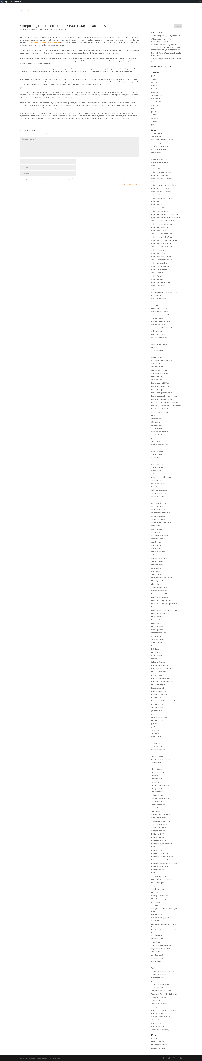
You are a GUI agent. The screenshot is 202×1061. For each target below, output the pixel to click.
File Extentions (156, 652)
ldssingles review (157, 789)
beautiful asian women (159, 370)
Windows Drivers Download (160, 1017)
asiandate (154, 347)
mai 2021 (154, 79)
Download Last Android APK (161, 613)
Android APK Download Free (161, 172)
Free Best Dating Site (158, 685)
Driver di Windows (157, 617)
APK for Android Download (160, 302)
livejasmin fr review (157, 795)
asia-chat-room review (159, 338)
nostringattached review (159, 896)
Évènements (17, 2)
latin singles (155, 782)
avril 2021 (154, 82)
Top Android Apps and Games (161, 991)
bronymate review (157, 464)
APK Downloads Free (158, 299)
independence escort (158, 753)
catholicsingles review (158, 493)
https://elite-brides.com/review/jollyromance (45, 42)
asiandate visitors (157, 351)
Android (153, 166)
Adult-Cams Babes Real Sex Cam (162, 140)
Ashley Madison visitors (159, 334)
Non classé (53, 30)
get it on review (156, 711)
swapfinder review (157, 958)
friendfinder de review (158, 691)
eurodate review (156, 643)
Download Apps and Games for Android (164, 610)
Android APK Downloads (159, 175)
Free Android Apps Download (161, 668)
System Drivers (156, 962)
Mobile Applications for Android (162, 844)
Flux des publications (158, 1041)
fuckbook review (156, 698)
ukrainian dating (156, 1000)
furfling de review (157, 704)
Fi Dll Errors (155, 649)
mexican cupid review (158, 827)
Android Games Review (159, 269)
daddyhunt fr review (158, 552)
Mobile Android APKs (158, 834)
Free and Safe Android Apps (160, 665)
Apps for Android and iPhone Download (164, 328)
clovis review (155, 532)
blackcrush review (157, 425)
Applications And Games (159, 312)
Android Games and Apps (159, 263)
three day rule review (158, 978)
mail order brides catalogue (160, 814)
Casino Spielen (156, 487)
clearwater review (157, 529)
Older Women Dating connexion (162, 899)
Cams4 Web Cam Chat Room (161, 477)
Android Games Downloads (160, 266)
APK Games (155, 305)
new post (154, 886)
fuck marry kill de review (159, 694)
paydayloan (155, 905)
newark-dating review (158, 889)
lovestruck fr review (157, 808)
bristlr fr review (156, 458)
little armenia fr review (158, 792)
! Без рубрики (156, 136)
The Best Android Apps (159, 974)
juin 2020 (154, 112)
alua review (155, 156)
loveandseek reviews (158, 805)
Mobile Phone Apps (157, 870)
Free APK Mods (156, 675)
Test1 (153, 968)
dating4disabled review (159, 558)
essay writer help (157, 639)
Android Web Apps (157, 286)
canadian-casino (156, 480)
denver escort (156, 571)
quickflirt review (156, 935)
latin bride (154, 776)
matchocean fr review (158, 818)
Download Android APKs (159, 594)
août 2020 (154, 105)
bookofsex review (157, 451)
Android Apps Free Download (161, 243)
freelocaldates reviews (158, 688)
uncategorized (156, 1007)
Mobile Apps (155, 847)
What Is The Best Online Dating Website (165, 1010)
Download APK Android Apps (161, 600)
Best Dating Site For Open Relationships (165, 402)
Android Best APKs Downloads (161, 256)
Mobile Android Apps (158, 837)
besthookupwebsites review (160, 412)
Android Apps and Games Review (162, 221)
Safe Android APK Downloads (161, 945)
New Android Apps (157, 883)
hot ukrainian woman (158, 750)
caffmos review (156, 474)
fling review (155, 659)
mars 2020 (154, 121)
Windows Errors (156, 1023)
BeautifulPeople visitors (159, 376)
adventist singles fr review (160, 143)
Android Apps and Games (159, 211)
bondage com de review (159, 445)
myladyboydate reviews (159, 876)
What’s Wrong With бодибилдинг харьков (165, 36)
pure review (155, 921)
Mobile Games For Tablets (160, 866)
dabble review (156, 548)
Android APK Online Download (161, 179)
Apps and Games (157, 318)
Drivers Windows (157, 626)
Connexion (154, 1038)
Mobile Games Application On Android (164, 863)
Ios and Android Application (160, 759)
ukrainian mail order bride (159, 1004)
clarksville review (156, 526)
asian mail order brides (159, 344)
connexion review (157, 545)
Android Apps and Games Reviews (162, 224)
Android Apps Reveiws (158, 250)
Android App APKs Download (161, 192)
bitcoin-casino (156, 422)
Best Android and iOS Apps (160, 383)
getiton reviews (156, 714)
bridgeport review (157, 454)
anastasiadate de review (159, 162)
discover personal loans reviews (162, 578)
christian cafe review (158, 509)
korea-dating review (158, 766)
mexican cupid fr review (159, 824)
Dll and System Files (158, 581)
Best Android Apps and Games (161, 393)
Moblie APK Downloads (159, 873)
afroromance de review (159, 149)
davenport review (157, 565)
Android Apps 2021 (157, 208)
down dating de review (159, 591)
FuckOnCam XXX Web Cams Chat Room (164, 701)
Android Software (157, 279)
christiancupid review (158, 519)
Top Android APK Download (160, 984)
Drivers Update (156, 623)
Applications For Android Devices (162, 315)
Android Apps (155, 201)
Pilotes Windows (156, 914)
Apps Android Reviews (158, 325)
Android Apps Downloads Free (161, 234)
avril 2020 (154, 118)
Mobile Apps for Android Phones (162, 860)
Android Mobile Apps (158, 273)
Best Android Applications (160, 386)
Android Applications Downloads (162, 195)
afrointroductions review (159, 146)
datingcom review (157, 561)
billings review (156, 419)
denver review (156, 574)
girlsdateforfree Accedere (159, 717)
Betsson (154, 415)
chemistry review (157, 506)
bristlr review (155, 461)
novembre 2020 (156, 99)
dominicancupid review (159, 587)
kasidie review (156, 763)
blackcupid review (157, 428)
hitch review (155, 733)
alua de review (156, 153)
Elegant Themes (35, 1058)
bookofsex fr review (158, 448)
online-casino (155, 902)
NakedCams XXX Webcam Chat (161, 879)
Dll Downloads (156, 584)
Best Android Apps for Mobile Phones (164, 396)
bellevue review (156, 380)
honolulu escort (156, 737)
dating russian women (158, 555)
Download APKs (156, 607)
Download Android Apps (159, 597)
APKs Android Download (159, 308)
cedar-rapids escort (157, 497)
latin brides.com (156, 779)
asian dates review (157, 341)
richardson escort (157, 939)
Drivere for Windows (158, 620)
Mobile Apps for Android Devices (162, 857)
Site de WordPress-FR (158, 1048)
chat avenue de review (158, 503)
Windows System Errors (159, 1026)
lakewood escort (157, 769)
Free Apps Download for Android (162, 681)
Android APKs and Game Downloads (163, 185)
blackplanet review (157, 435)
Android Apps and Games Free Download (165, 214)
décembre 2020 (156, 95)
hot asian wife (156, 743)
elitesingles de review (158, 633)
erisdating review (157, 636)
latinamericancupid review (160, 785)
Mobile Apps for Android (159, 853)
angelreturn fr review (158, 289)
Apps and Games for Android (161, 321)
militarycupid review (158, 831)
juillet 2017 (155, 125)
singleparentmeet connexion (161, 949)
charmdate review (157, 500)
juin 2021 (154, 76)
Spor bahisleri (155, 952)
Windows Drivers (157, 1013)
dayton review (156, 568)
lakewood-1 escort (157, 772)
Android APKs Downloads (160, 188)
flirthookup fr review (158, 662)
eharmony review (157, 630)
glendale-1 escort (157, 720)
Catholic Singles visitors (159, 490)
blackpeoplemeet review (159, 432)
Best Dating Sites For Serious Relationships (166, 406)
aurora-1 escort (156, 357)
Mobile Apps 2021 (157, 850)
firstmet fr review (157, 655)
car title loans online (158, 484)
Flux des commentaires (159, 1045)
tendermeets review (158, 965)
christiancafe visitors (158, 516)
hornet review (156, 740)
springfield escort (157, 955)
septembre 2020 (156, 102)
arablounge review (157, 331)
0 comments (63, 30)
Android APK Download (159, 169)
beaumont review (157, 367)
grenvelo (154, 724)
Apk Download (156, 295)
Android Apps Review (158, 253)
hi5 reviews (155, 730)
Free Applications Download (160, 678)
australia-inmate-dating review (161, 360)
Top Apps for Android (158, 997)
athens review (156, 354)
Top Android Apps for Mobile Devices (164, 994)
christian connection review (160, 513)
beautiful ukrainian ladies (159, 373)
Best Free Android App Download (162, 409)
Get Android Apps (157, 707)
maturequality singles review (160, 821)
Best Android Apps (157, 389)
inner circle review (157, 756)
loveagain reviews (157, 801)
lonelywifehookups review (160, 798)
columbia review (156, 542)
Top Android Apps (157, 987)
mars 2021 (154, 86)
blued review (155, 441)
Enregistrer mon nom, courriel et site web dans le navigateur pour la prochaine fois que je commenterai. (58, 179)
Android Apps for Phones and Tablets (164, 240)
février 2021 (155, 89)
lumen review (155, 811)
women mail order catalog (160, 1030)
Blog (152, 438)
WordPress (56, 1058)
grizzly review (155, 727)
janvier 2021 (155, 92)
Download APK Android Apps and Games (165, 604)
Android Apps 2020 (157, 205)
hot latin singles (156, 746)
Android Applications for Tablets (162, 198)
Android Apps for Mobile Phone (162, 237)
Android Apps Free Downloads (161, 247)
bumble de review (157, 467)
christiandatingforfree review (161, 522)
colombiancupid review (159, 539)
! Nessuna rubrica (157, 133)
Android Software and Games (161, 282)
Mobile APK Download (159, 840)
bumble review (156, 471)
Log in (6, 2)
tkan (152, 981)
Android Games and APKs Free (161, 260)
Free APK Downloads (158, 672)
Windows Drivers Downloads (161, 1020)
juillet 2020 (155, 108)
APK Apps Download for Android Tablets (165, 292)
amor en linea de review (159, 159)
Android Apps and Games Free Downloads (165, 217)
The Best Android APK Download (162, 971)
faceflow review (156, 646)
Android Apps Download (159, 227)
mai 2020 (154, 115)
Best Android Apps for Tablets (161, 399)
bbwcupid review (156, 363)
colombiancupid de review (160, 536)
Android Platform (157, 276)
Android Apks (155, 182)
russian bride (155, 942)
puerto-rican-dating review (160, 918)
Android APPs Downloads (160, 231)
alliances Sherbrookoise (30, 30)
